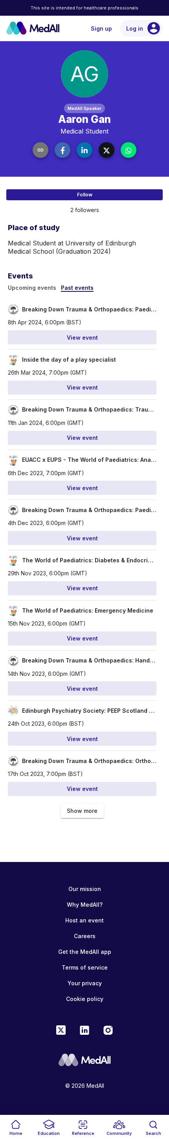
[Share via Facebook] (62, 150)
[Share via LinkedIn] (84, 150)
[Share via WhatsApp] (128, 150)
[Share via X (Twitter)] (106, 150)
